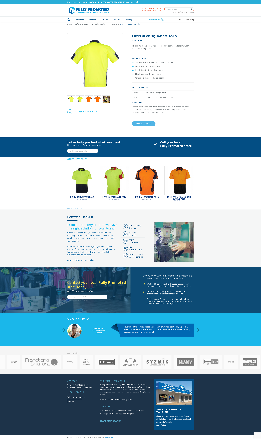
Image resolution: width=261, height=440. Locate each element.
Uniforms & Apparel (81, 24)
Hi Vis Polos (113, 24)
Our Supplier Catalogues (124, 413)
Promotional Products (125, 410)
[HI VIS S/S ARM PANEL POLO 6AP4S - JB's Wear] (114, 180)
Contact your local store (77, 385)
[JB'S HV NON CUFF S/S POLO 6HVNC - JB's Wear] (82, 180)
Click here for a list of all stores (183, 12)
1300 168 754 (75, 392)
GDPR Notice (104, 399)
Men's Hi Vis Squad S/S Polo (130, 24)
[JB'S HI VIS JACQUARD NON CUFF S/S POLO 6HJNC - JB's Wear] (179, 180)
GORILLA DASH (109, 437)
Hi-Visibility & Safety (99, 24)
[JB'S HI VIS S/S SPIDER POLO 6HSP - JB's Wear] (146, 180)
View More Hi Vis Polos (74, 208)
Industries (139, 410)
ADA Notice (115, 399)
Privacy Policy (127, 399)
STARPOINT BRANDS (110, 421)
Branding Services (107, 413)
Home (69, 24)
